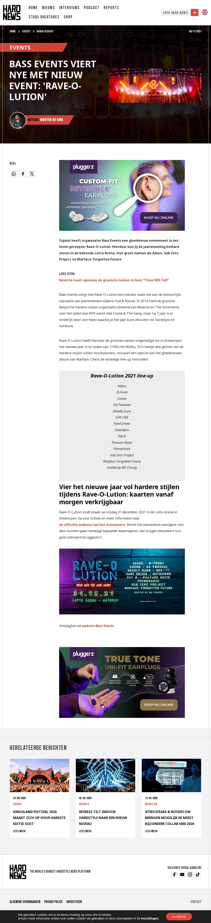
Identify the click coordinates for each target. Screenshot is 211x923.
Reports (111, 7)
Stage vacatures (44, 17)
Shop (68, 17)
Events (26, 31)
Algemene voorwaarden (25, 902)
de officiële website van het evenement (92, 524)
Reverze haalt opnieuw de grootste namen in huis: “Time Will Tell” (114, 280)
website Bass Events (98, 626)
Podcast (92, 7)
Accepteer (179, 916)
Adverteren (74, 902)
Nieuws (48, 7)
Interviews (69, 7)
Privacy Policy (53, 902)
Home (33, 7)
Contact (196, 902)
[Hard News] (11, 12)
